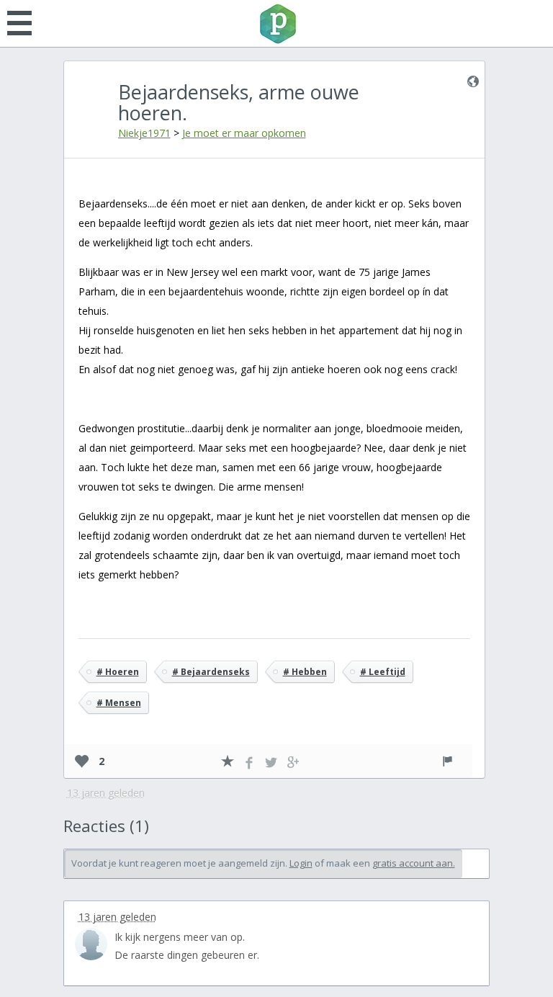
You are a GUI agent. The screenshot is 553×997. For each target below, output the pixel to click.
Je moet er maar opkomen (244, 133)
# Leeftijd (382, 672)
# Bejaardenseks (211, 672)
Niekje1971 (144, 133)
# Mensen (118, 703)
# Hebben (305, 672)
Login (301, 863)
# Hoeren (117, 672)
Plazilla (276, 24)
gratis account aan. (413, 863)
